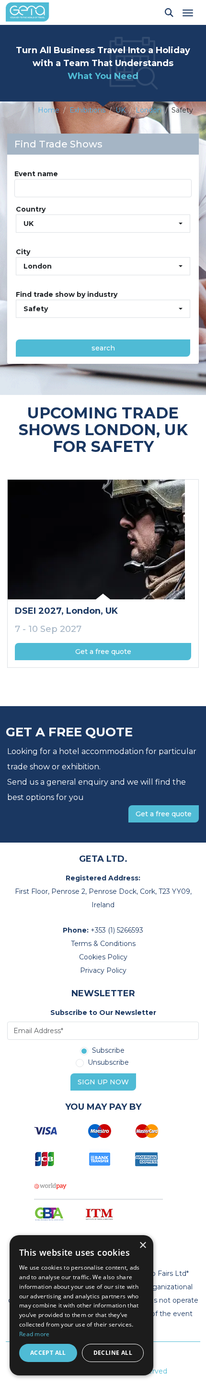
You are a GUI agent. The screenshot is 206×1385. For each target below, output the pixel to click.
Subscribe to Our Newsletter (103, 1012)
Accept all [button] (48, 1353)
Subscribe (108, 1051)
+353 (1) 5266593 (117, 930)
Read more (34, 1334)
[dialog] (81, 1305)
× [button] (142, 1245)
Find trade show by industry (66, 294)
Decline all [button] (112, 1353)
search (103, 348)
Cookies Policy (103, 957)
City (23, 252)
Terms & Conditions (103, 943)
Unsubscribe (108, 1063)
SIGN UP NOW (103, 1082)
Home (48, 110)
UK (120, 110)
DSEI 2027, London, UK (66, 611)
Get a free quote (103, 651)
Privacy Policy (103, 970)
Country (31, 209)
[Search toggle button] (169, 12)
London (148, 110)
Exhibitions (87, 110)
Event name (36, 173)
